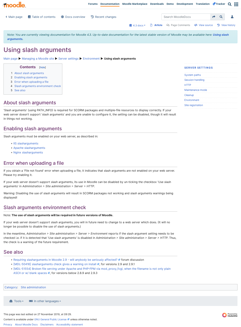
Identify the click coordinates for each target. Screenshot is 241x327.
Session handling (194, 79)
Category (11, 287)
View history (228, 25)
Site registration (193, 105)
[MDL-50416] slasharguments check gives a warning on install (54, 264)
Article (158, 25)
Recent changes (105, 17)
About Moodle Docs (26, 324)
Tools (17, 301)
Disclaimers (46, 324)
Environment (91, 58)
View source (206, 25)
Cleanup (189, 95)
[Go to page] (214, 16)
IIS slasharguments (25, 143)
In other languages (46, 301)
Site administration (33, 287)
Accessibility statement (69, 324)
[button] (236, 4)
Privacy (8, 324)
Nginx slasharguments (28, 152)
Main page (15, 17)
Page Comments (180, 25)
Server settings (68, 58)
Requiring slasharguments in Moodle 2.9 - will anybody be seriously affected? (65, 259)
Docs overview (75, 17)
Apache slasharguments (29, 148)
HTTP (187, 84)
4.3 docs (137, 25)
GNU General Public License (50, 319)
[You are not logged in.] (232, 16)
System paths (192, 74)
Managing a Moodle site (38, 58)
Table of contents (43, 17)
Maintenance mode (195, 89)
